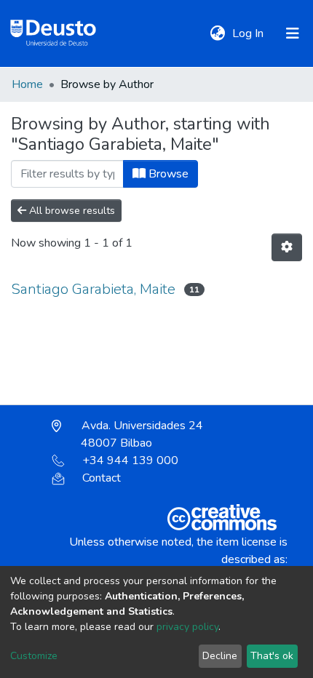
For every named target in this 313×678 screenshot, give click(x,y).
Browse (167, 174)
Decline (219, 656)
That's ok (271, 656)
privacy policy (187, 627)
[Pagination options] (287, 247)
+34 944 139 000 (130, 460)
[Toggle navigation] (292, 33)
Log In (249, 33)
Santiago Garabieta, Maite (93, 289)
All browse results (70, 211)
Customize (34, 656)
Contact (101, 478)
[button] (217, 33)
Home (27, 84)
